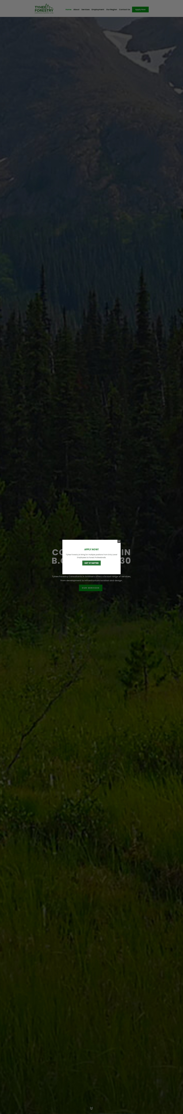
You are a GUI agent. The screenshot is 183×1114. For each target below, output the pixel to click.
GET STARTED (91, 563)
